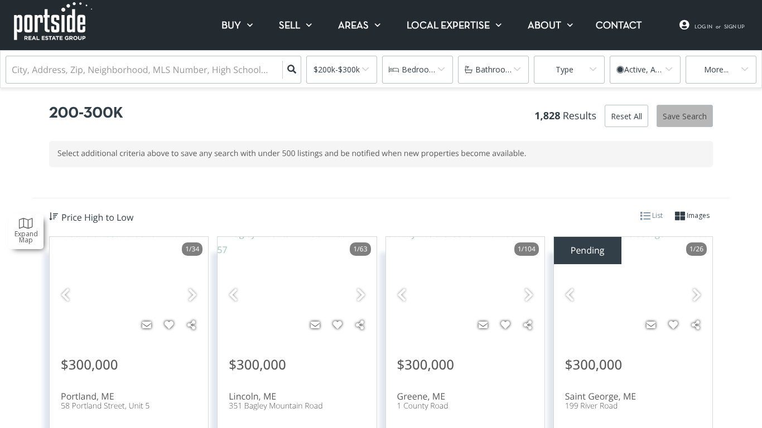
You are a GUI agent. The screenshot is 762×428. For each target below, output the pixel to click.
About (544, 26)
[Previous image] (65, 295)
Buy (231, 26)
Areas (353, 26)
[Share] (191, 325)
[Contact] (147, 325)
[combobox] (13, 70)
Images (697, 215)
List (656, 215)
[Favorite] (169, 325)
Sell (289, 26)
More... (716, 69)
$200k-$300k (337, 69)
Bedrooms (421, 69)
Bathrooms (496, 69)
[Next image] (192, 295)
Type (564, 69)
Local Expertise (448, 26)
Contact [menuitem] (619, 26)
